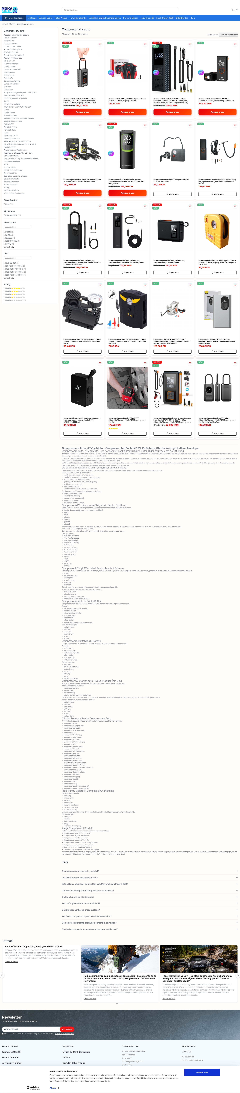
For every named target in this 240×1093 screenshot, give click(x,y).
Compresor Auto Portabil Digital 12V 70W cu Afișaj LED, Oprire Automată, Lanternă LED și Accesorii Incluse (217, 181)
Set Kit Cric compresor (13, 170)
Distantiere (8, 89)
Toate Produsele (16, 18)
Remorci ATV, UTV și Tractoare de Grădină (21, 159)
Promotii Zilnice (130, 18)
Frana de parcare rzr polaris (15, 98)
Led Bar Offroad (10, 38)
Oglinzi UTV (9, 124)
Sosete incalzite (10, 173)
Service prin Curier (11, 1063)
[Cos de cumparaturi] (237, 10)
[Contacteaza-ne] (233, 10)
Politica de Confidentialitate (64, 1034)
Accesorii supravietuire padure (16, 35)
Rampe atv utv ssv (11, 156)
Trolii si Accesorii (10, 184)
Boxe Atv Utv (9, 61)
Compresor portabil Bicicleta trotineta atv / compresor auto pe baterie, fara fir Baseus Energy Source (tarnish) (216, 341)
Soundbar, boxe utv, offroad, (16, 176)
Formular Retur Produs (73, 1063)
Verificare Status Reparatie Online (105, 18)
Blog (192, 18)
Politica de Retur (10, 1057)
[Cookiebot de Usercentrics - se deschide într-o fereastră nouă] (33, 1088)
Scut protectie (10, 167)
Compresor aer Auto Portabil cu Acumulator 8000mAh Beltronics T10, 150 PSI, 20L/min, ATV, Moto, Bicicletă (126, 181)
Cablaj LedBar (9, 66)
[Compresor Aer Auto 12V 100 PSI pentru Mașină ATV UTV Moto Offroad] (172, 149)
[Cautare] (175, 10)
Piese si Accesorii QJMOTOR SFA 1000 (20, 144)
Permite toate (202, 1073)
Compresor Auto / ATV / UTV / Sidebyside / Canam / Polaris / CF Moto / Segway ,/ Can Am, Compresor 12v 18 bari (217, 262)
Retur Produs (61, 18)
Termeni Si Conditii (11, 1052)
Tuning (6, 187)
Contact (66, 1057)
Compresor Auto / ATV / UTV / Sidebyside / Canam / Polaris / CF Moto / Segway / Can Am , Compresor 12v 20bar (127, 341)
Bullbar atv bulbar (11, 64)
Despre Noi (67, 1046)
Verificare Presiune (11, 190)
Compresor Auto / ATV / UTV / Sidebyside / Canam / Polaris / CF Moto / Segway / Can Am (127, 100)
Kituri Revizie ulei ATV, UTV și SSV (17, 107)
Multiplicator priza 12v (13, 121)
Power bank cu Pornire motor (16, 150)
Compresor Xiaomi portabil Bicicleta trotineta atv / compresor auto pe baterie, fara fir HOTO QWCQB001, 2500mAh (82, 420)
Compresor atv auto (12, 81)
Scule (6, 164)
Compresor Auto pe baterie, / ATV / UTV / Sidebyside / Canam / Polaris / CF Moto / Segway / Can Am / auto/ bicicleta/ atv (216, 420)
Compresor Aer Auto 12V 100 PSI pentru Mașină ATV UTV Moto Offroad (171, 181)
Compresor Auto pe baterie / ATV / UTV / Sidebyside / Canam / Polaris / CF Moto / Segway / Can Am (126, 420)
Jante (6, 101)
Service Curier (45, 18)
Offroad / (13, 24)
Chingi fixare (9, 75)
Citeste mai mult (11, 962)
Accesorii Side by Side (13, 49)
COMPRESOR (11, 215)
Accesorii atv (9, 41)
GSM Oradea (182, 18)
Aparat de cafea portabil (14, 55)
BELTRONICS (11, 241)
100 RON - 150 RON (14, 269)
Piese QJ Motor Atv (12, 138)
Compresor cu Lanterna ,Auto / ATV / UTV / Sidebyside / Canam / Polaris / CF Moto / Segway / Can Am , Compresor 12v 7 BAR (172, 341)
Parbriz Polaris (10, 130)
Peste (8, 288)
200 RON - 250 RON (14, 275)
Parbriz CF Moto (10, 127)
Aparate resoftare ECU (13, 58)
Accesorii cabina (10, 43)
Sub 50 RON (11, 263)
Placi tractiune (10, 147)
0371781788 (189, 1057)
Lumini (6, 110)
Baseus (9, 238)
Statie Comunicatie (11, 179)
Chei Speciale (9, 72)
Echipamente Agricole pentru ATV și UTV (20, 92)
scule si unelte (147, 18)
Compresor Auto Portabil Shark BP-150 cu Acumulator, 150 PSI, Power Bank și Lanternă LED (216, 100)
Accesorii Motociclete (12, 46)
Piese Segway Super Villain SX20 (17, 141)
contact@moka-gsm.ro (194, 1060)
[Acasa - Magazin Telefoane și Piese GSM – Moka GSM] (14, 10)
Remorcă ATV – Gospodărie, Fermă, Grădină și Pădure (33, 946)
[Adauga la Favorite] (100, 44)
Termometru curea (11, 182)
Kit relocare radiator (12, 104)
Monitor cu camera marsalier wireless (19, 118)
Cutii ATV (7, 87)
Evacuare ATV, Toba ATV (14, 95)
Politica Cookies (10, 1046)
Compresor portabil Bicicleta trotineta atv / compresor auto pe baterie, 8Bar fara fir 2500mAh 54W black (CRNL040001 (82, 262)
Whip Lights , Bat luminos (14, 193)
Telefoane (31, 18)
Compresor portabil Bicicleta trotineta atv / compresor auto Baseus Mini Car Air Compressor (126, 262)
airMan (9, 235)
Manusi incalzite (10, 115)
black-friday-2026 (165, 18)
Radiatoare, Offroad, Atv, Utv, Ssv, (18, 153)
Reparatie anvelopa (12, 161)
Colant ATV (8, 78)
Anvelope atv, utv (11, 52)
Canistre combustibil (12, 69)
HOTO (8, 244)
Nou (8, 204)
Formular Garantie (78, 18)
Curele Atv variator (11, 84)
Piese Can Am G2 (11, 136)
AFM (8, 232)
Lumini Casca (9, 113)
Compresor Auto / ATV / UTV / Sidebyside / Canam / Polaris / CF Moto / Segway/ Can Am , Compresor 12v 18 (82, 341)
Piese (6, 133)
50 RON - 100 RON (14, 266)
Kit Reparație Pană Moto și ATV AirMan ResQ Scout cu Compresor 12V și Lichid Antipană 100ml (82, 181)
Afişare (53, 1088)
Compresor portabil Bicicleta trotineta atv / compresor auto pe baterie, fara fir (169, 262)
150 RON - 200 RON (14, 272)
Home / (5, 24)
